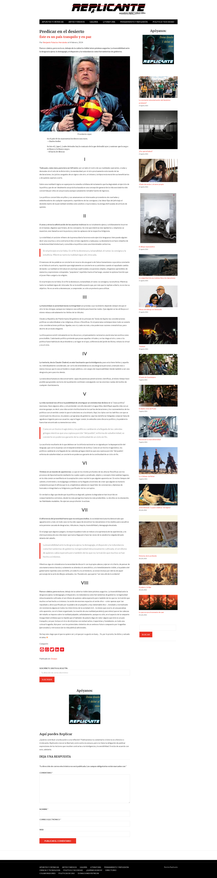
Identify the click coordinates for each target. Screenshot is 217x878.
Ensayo (54, 658)
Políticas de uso (67, 873)
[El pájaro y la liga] (158, 575)
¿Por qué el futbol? (146, 151)
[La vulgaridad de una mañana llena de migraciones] (158, 265)
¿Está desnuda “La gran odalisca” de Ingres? (155, 508)
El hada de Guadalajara (147, 377)
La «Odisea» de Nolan (147, 476)
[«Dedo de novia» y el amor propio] (158, 171)
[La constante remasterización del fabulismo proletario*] (158, 87)
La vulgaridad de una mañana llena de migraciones (157, 278)
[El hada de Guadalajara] (158, 365)
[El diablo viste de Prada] (158, 396)
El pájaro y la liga (145, 587)
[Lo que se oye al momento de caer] (158, 603)
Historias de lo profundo (148, 556)
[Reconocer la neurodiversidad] (158, 427)
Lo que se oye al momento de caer (151, 612)
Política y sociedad (163, 22)
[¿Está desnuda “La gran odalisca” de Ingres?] (158, 495)
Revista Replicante (171, 867)
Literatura (109, 22)
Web (41, 830)
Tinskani (142, 346)
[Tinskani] (158, 331)
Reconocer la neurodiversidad (150, 439)
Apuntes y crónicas (53, 22)
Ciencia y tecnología (49, 870)
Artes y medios (77, 22)
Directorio (110, 870)
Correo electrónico (50, 819)
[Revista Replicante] (108, 9)
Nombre (43, 809)
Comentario (46, 773)
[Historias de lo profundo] (158, 535)
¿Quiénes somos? (94, 870)
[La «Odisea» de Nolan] (158, 461)
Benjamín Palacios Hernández (55, 42)
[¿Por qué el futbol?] (158, 130)
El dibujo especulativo (147, 247)
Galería (94, 22)
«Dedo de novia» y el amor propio (151, 184)
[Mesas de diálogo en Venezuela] (158, 297)
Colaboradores (47, 873)
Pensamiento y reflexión (134, 22)
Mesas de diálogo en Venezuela (150, 309)
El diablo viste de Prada (147, 409)
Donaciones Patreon (88, 873)
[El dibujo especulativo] (158, 218)
